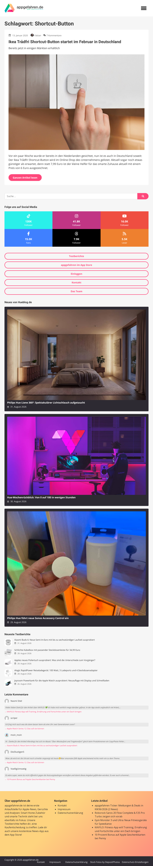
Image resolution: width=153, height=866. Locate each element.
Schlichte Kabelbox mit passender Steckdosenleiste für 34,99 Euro (47, 650)
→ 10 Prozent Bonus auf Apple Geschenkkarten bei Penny (29, 779)
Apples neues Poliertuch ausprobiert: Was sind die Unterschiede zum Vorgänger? (54, 660)
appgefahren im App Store (76, 265)
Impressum (64, 809)
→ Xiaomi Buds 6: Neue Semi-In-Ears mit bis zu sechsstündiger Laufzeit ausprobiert (40, 745)
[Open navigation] (143, 8)
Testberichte (76, 256)
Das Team (76, 291)
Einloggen (76, 273)
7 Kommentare (53, 35)
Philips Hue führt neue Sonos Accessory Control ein (38, 618)
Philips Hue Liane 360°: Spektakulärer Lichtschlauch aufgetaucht (46, 402)
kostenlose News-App (31, 831)
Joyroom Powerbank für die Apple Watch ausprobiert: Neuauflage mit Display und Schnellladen (61, 680)
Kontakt (76, 282)
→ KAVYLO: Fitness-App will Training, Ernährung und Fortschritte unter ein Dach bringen (43, 711)
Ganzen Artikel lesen (25, 177)
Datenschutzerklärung (70, 812)
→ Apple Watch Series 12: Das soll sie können (24, 728)
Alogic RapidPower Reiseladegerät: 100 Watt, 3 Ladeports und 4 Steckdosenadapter (56, 670)
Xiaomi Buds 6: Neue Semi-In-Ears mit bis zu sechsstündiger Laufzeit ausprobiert (54, 640)
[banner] (23, 8)
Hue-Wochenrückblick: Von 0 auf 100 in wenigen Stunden (41, 497)
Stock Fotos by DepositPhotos (105, 862)
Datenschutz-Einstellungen (135, 862)
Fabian (37, 35)
